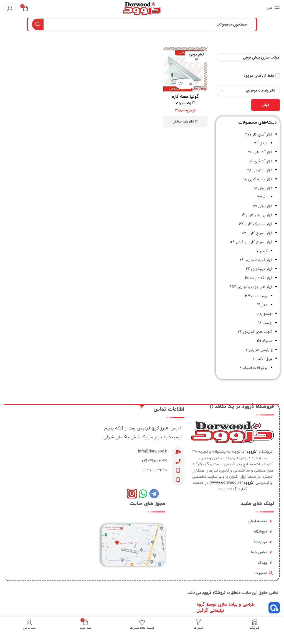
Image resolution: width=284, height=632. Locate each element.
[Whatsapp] (143, 493)
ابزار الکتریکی (262, 170)
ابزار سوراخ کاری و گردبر (254, 242)
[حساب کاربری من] (10, 8)
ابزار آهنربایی (262, 152)
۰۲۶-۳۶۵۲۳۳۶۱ (154, 461)
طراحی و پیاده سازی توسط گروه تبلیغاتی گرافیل (226, 607)
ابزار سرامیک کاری (258, 224)
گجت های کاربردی (257, 332)
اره (265, 197)
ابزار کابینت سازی (259, 260)
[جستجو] (38, 24)
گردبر (263, 251)
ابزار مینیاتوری (261, 269)
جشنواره (265, 314)
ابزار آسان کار (262, 134)
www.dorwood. (224, 482)
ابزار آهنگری (263, 161)
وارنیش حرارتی (260, 350)
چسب (267, 323)
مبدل (263, 143)
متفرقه (267, 341)
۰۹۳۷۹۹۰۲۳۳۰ (155, 470)
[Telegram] (154, 493)
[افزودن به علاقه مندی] (180, 84)
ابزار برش (265, 188)
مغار (264, 305)
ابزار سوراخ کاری (259, 233)
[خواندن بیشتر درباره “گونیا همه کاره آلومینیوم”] (190, 84)
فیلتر (265, 105)
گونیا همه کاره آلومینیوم (185, 100)
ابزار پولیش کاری (259, 215)
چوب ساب (259, 296)
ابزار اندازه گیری (260, 179)
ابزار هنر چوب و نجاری (255, 287)
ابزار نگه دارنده (261, 278)
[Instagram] (132, 493)
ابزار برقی (265, 206)
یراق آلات (265, 358)
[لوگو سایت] (142, 8)
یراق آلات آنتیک (255, 368)
